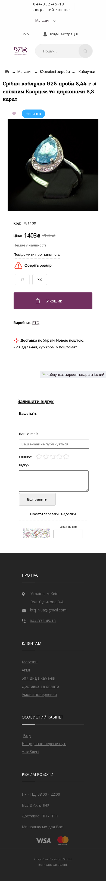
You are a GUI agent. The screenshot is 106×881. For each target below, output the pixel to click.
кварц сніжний (91, 374)
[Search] (85, 51)
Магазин (43, 20)
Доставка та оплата (40, 686)
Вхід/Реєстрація (64, 34)
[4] (59, 456)
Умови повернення (39, 694)
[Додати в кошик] (54, 301)
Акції (26, 670)
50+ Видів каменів (38, 678)
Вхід (27, 735)
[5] (66, 456)
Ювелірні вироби (55, 71)
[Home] (7, 72)
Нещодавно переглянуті (44, 743)
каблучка (55, 374)
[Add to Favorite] (15, 114)
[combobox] (64, 51)
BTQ (35, 322)
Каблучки (87, 71)
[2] (45, 456)
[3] (52, 456)
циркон (71, 374)
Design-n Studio (60, 859)
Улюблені (30, 751)
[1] (39, 456)
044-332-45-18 (48, 4)
